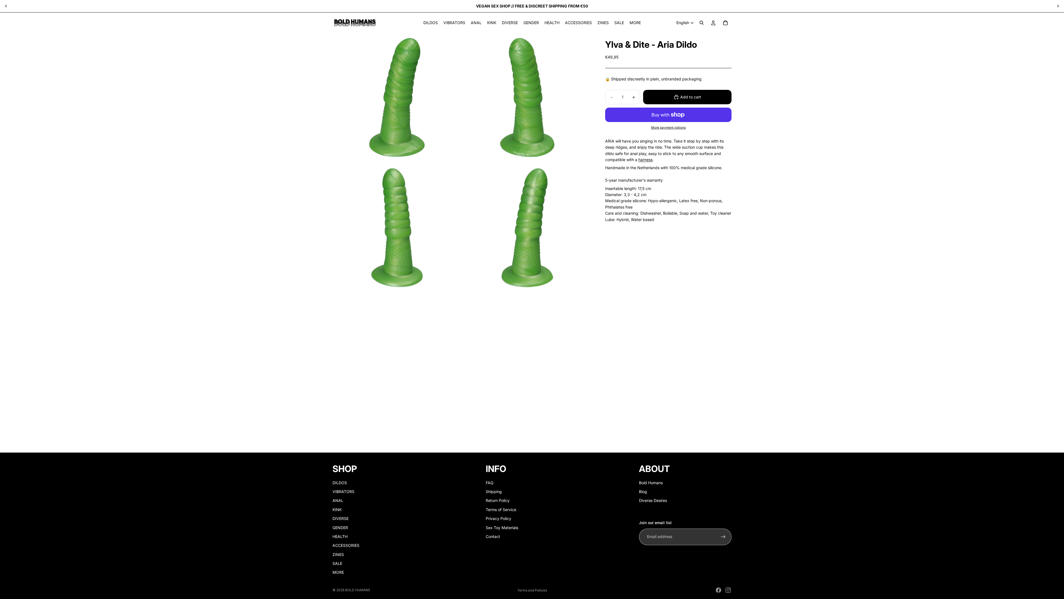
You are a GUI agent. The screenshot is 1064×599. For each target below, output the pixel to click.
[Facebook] (718, 590)
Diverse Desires (653, 500)
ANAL (337, 500)
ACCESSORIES (345, 545)
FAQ (489, 482)
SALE (337, 563)
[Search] (701, 23)
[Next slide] (1058, 6)
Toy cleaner (720, 213)
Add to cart (690, 97)
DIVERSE (340, 518)
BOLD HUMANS (357, 590)
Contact (493, 536)
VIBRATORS (343, 491)
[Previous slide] (6, 6)
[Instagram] (728, 590)
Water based (642, 219)
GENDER (340, 527)
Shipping (494, 491)
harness (645, 159)
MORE (338, 572)
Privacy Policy (498, 518)
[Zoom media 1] (397, 97)
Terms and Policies (532, 590)
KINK (337, 509)
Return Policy (498, 500)
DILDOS (339, 482)
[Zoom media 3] (397, 228)
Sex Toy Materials (502, 527)
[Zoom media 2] (527, 97)
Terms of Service (501, 509)
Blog (643, 491)
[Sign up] (723, 537)
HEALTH (339, 536)
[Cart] (725, 23)
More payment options (668, 128)
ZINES (338, 554)
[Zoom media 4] (527, 228)
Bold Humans (651, 482)
